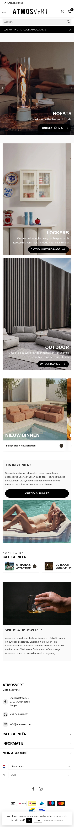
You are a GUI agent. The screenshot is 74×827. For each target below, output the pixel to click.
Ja (29, 820)
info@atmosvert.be (20, 724)
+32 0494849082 (19, 714)
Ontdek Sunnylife (37, 493)
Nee (38, 820)
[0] (69, 11)
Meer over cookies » (53, 820)
